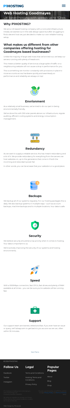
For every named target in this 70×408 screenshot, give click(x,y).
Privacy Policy (31, 384)
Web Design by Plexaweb (12, 406)
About (49, 377)
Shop (49, 385)
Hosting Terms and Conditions (33, 378)
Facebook (8, 373)
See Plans (35, 352)
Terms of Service (61, 392)
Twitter (6, 377)
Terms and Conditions (34, 373)
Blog (49, 381)
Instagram (8, 382)
